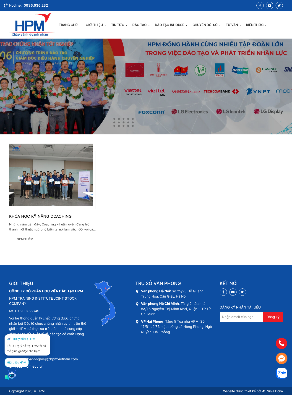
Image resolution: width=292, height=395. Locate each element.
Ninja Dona (274, 391)
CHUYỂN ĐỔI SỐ (205, 25)
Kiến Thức (254, 25)
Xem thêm (25, 239)
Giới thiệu (94, 25)
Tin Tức (117, 25)
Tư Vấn (232, 25)
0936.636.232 (36, 5)
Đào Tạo (139, 25)
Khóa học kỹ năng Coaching (40, 216)
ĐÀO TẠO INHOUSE (169, 25)
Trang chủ (68, 25)
